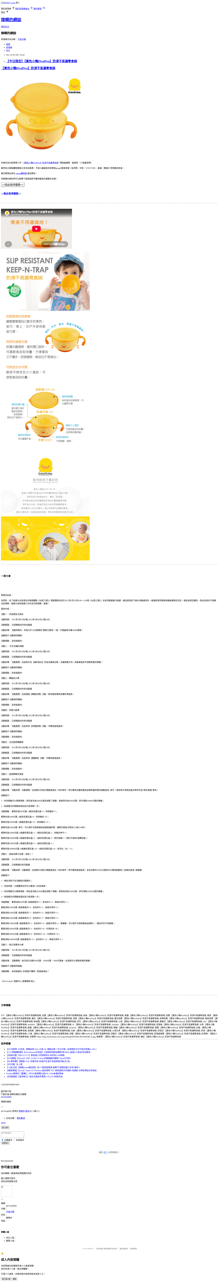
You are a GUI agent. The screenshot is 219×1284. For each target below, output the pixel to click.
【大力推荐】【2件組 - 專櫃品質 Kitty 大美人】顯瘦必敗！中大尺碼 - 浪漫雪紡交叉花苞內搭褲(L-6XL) (51, 1049)
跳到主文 (5, 27)
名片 (8, 50)
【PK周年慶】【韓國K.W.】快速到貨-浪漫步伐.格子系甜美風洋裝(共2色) (38, 1061)
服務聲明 (133, 1249)
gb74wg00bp (6, 1097)
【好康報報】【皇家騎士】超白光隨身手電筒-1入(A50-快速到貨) (34, 1076)
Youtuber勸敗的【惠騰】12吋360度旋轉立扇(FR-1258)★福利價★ (34, 1073)
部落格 (9, 47)
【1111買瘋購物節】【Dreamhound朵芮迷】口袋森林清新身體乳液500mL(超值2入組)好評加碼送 (48, 1052)
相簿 (8, 44)
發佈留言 (5, 1143)
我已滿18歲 (6, 1279)
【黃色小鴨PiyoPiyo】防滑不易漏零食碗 (28, 68)
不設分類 (22, 39)
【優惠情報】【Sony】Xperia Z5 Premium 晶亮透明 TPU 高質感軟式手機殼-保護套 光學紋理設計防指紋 (51, 1070)
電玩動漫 (21, 1118)
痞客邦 (22, 1111)
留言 (27, 1111)
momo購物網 (21, 173)
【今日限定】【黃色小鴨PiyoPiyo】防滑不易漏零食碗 (41, 61)
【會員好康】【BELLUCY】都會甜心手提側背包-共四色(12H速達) (35, 1055)
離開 (14, 1279)
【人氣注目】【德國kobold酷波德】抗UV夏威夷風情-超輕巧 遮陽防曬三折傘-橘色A (43, 1067)
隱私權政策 (124, 1249)
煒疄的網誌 (11, 19)
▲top (3, 1123)
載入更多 (5, 1128)
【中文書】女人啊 (14, 1064)
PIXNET (90, 1249)
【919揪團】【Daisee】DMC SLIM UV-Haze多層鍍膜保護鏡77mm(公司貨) (38, 1058)
